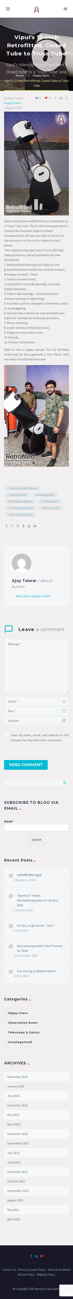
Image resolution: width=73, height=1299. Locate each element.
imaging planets (17, 495)
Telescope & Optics (24, 1032)
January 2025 (16, 1086)
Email (9, 821)
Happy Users (12, 103)
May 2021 (13, 1210)
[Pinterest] (17, 526)
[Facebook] (6, 526)
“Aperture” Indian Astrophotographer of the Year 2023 (37, 900)
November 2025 (17, 1077)
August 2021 (15, 1200)
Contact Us (9, 1269)
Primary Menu (65, 9)
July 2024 (13, 1096)
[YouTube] (41, 1256)
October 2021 (16, 1181)
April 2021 (13, 1219)
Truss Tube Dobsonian (20, 514)
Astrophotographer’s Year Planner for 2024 (40, 948)
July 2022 (13, 1153)
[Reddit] (34, 526)
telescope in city (50, 508)
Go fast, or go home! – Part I (35, 925)
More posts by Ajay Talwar (33, 596)
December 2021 (17, 1172)
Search (65, 782)
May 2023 (13, 1115)
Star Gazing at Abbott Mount (36, 971)
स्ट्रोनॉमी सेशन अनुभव (29, 875)
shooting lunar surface (21, 508)
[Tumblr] (23, 526)
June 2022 (13, 1162)
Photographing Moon (20, 501)
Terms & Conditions (59, 1269)
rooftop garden (50, 501)
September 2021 (18, 1191)
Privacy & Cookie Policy (31, 1269)
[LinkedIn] (29, 526)
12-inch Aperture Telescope (23, 488)
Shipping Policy (46, 1274)
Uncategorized (20, 1042)
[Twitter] (12, 526)
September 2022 (18, 1143)
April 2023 (13, 1124)
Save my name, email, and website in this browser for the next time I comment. (40, 737)
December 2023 (17, 1105)
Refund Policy (26, 1274)
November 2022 (17, 1134)
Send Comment (26, 765)
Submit (36, 840)
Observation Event (23, 1022)
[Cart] (7, 8)
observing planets (45, 495)
